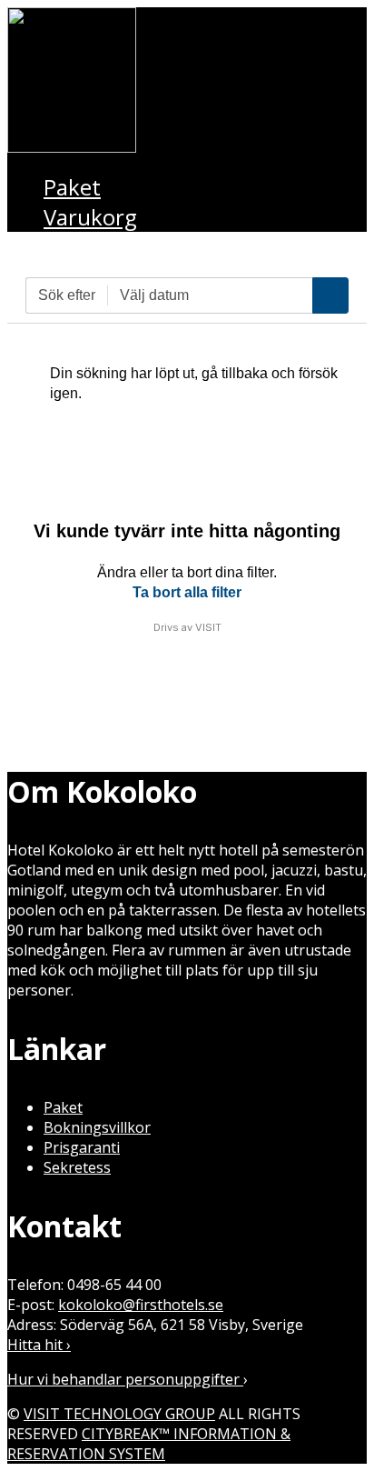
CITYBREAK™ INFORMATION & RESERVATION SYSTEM (148, 1444)
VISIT (208, 627)
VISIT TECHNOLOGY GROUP (119, 1414)
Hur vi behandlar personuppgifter (125, 1379)
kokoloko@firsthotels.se (140, 1305)
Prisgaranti (82, 1147)
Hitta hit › (39, 1345)
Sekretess (77, 1167)
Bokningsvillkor (97, 1127)
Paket (63, 1107)
